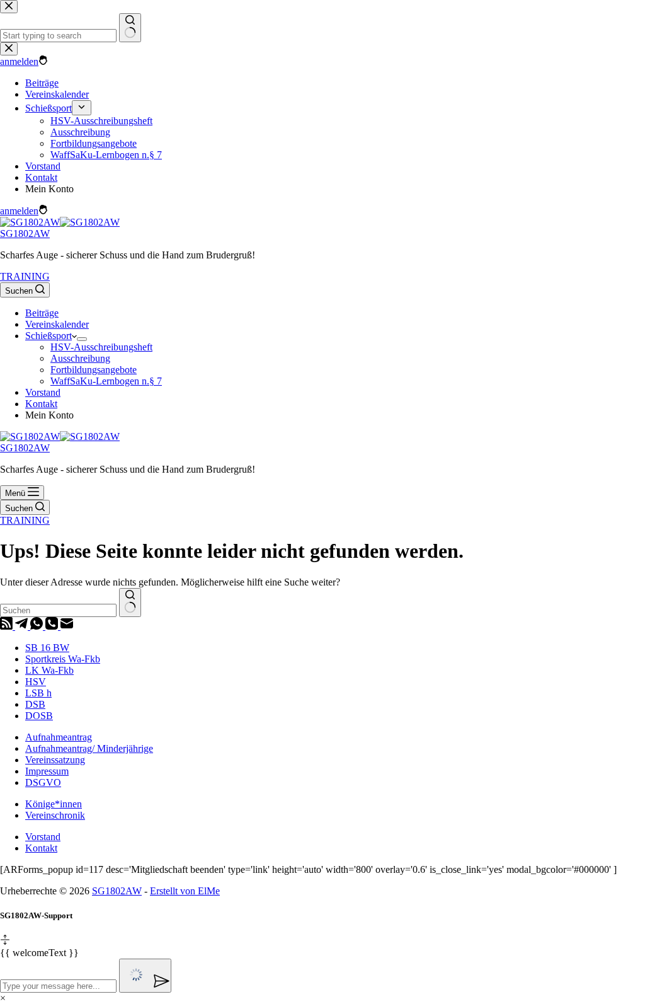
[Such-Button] (130, 602)
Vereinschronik (55, 815)
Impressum (47, 771)
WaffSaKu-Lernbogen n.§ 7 (106, 381)
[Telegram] (22, 626)
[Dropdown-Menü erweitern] (82, 339)
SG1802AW (25, 233)
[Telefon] (52, 626)
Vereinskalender (57, 324)
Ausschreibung (80, 358)
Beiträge (42, 313)
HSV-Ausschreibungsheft (101, 347)
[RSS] (7, 626)
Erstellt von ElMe (185, 891)
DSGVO (43, 782)
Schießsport (48, 335)
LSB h (38, 693)
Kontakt (41, 403)
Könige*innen (53, 804)
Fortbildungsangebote (93, 369)
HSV (35, 681)
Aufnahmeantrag (58, 737)
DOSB (39, 715)
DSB (35, 704)
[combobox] (58, 610)
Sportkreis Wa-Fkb (62, 659)
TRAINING (25, 276)
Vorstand (42, 392)
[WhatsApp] (37, 626)
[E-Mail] (66, 626)
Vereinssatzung (55, 759)
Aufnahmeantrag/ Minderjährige (89, 748)
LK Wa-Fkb (49, 670)
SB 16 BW (47, 647)
